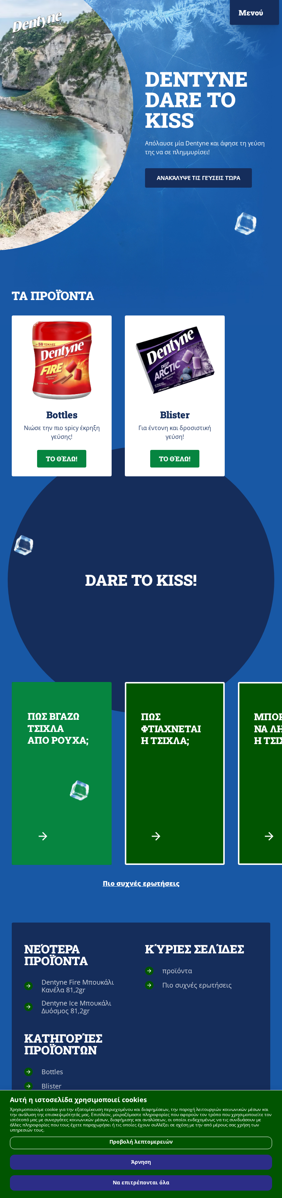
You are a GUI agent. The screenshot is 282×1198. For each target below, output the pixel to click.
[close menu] (261, 15)
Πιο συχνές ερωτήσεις (141, 883)
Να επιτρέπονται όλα (141, 1182)
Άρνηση (141, 1162)
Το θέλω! (61, 458)
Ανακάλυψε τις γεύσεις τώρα (198, 177)
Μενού (251, 12)
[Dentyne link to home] (37, 23)
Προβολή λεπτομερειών (141, 1142)
